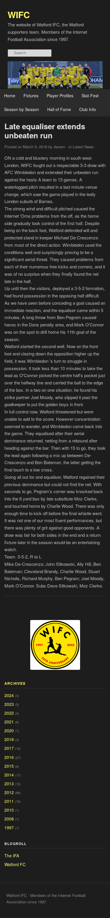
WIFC (19, 14)
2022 (9, 713)
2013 (9, 783)
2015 (9, 766)
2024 (9, 695)
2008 (9, 819)
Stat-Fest (90, 95)
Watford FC (15, 864)
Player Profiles (60, 95)
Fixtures (30, 95)
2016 (9, 757)
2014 (9, 775)
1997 (9, 827)
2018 (9, 739)
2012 (9, 792)
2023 (9, 704)
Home (9, 95)
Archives (15, 683)
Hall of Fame (59, 109)
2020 (9, 730)
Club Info (87, 109)
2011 (9, 801)
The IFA (11, 856)
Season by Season (21, 109)
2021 (9, 722)
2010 (9, 810)
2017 (9, 748)
